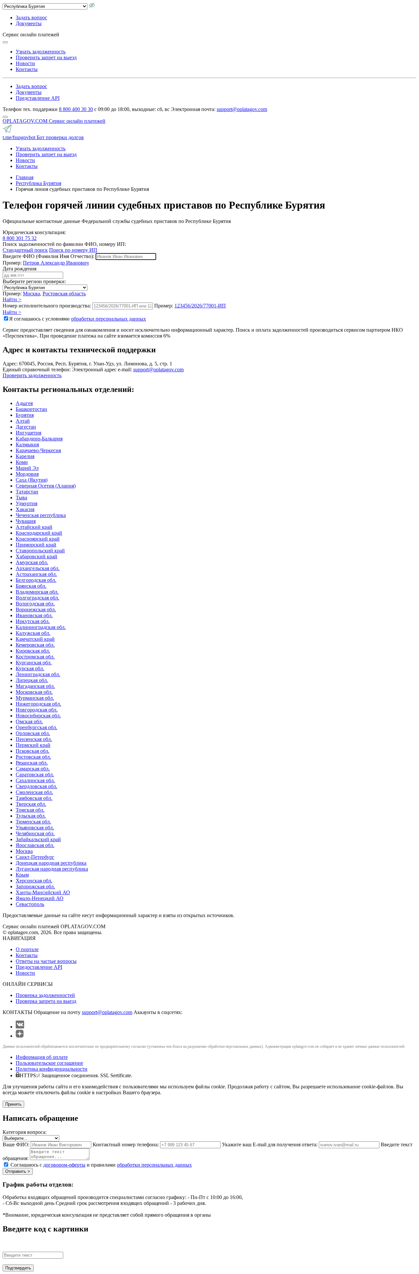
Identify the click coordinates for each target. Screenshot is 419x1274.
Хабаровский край (36, 556)
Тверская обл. (31, 804)
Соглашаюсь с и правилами (101, 1165)
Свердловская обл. (36, 786)
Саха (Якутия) (31, 480)
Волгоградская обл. (37, 597)
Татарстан (27, 491)
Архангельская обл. (38, 568)
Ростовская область (64, 293)
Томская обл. (30, 810)
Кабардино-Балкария (39, 438)
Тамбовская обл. (34, 798)
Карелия (25, 456)
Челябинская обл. (35, 833)
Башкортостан (31, 409)
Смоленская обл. (34, 792)
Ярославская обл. (35, 845)
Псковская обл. (32, 751)
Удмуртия (26, 503)
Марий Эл (27, 468)
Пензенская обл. (34, 739)
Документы (29, 23)
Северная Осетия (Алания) (46, 486)
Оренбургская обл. (36, 727)
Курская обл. (30, 668)
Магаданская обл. (35, 686)
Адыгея (24, 403)
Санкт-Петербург (35, 857)
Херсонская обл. (34, 880)
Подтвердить (18, 1267)
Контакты (27, 69)
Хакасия (25, 509)
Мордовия (27, 474)
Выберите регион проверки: (34, 281)
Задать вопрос (31, 17)
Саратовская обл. (35, 774)
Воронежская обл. (36, 609)
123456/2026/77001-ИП (200, 305)
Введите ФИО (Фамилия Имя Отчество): (48, 256)
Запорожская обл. (35, 886)
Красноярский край (38, 539)
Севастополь (30, 904)
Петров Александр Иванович (56, 263)
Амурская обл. (32, 562)
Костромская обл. (35, 656)
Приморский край (36, 544)
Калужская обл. (33, 633)
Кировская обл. (33, 651)
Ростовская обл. (33, 757)
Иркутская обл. (33, 621)
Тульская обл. (31, 816)
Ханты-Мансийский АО (43, 892)
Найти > (12, 299)
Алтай (23, 421)
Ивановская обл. (34, 615)
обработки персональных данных (108, 319)
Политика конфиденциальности (51, 1069)
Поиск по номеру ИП (73, 250)
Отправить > (17, 1171)
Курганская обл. (34, 662)
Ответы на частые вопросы (46, 961)
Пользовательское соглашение (49, 1063)
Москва (31, 293)
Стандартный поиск (25, 250)
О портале (27, 949)
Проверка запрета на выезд (46, 1001)
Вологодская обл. (35, 603)
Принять (13, 1104)
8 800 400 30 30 (76, 109)
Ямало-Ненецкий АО (40, 898)
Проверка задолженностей (45, 995)
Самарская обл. (33, 768)
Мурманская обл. (35, 698)
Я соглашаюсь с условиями (77, 319)
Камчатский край (35, 639)
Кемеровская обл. (35, 645)
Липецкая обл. (32, 680)
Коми (22, 462)
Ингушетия (28, 432)
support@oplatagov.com (242, 109)
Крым (22, 874)
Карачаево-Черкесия (38, 450)
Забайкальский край (38, 839)
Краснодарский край (39, 533)
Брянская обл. (31, 586)
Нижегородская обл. (38, 704)
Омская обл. (29, 721)
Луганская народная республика (52, 869)
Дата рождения (19, 268)
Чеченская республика (41, 515)
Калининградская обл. (41, 627)
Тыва (21, 497)
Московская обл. (34, 692)
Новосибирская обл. (38, 715)
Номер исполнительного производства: (47, 305)
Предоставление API (39, 967)
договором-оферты (64, 1165)
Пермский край (33, 745)
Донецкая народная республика (51, 863)
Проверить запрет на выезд (46, 57)
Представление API (38, 98)
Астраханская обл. (36, 574)
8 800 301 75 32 (20, 238)
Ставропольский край (40, 550)
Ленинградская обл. (38, 674)
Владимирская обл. (37, 592)
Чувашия (26, 521)
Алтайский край (34, 527)
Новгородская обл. (37, 709)
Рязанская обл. (32, 763)
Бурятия (25, 415)
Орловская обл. (33, 733)
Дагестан (26, 427)
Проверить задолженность (32, 375)
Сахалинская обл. (35, 780)
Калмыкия (27, 444)
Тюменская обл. (33, 821)
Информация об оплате (42, 1057)
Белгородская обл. (36, 580)
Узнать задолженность (40, 51)
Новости (25, 63)
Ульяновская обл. (35, 827)
